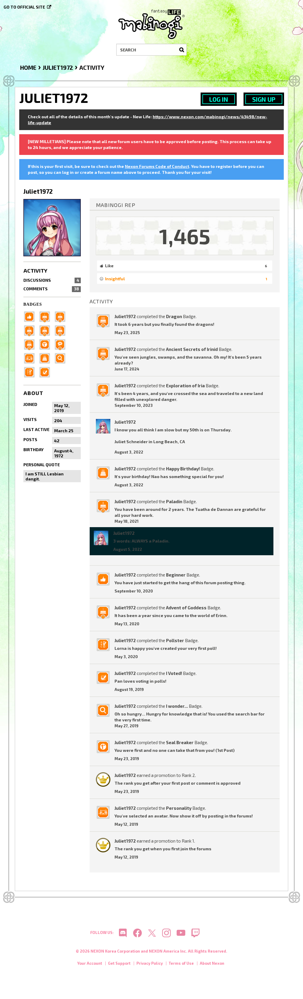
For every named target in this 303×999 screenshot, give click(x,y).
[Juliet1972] (101, 538)
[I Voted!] (46, 371)
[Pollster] (31, 371)
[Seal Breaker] (46, 344)
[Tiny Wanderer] (62, 344)
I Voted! (174, 673)
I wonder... (177, 706)
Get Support (119, 963)
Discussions (51, 280)
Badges (32, 304)
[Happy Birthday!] (46, 357)
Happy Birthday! (183, 468)
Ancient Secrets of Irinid (192, 349)
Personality (178, 808)
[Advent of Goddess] (46, 316)
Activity (35, 270)
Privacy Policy (149, 963)
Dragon (174, 316)
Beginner (176, 574)
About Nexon (212, 963)
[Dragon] (31, 344)
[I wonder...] (62, 357)
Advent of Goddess (186, 607)
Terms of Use (181, 963)
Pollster (175, 640)
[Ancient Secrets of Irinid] (62, 330)
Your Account (89, 963)
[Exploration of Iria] (46, 330)
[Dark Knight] (31, 330)
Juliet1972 (125, 316)
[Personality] (31, 357)
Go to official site (24, 6)
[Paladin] (62, 316)
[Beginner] (31, 316)
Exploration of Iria (185, 385)
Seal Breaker (180, 742)
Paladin (174, 501)
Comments (51, 288)
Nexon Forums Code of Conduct (157, 166)
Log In (218, 99)
